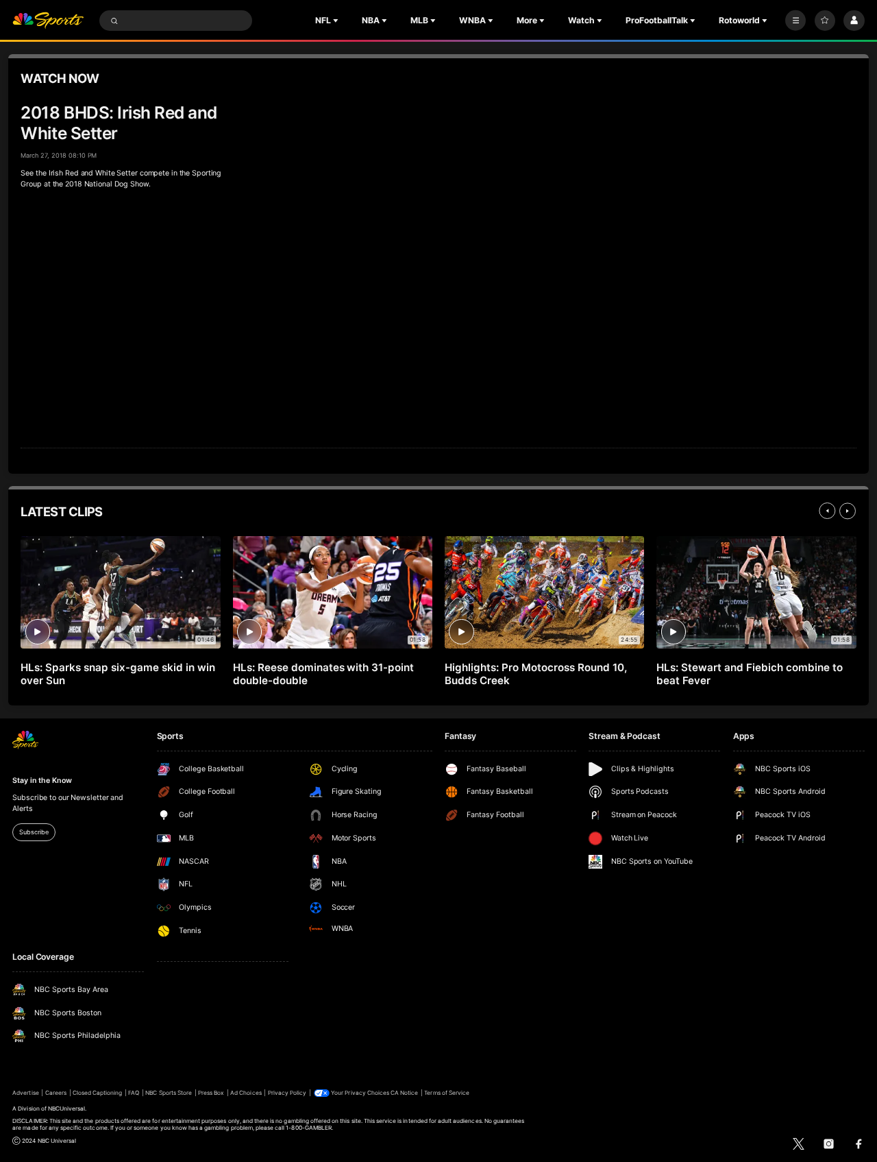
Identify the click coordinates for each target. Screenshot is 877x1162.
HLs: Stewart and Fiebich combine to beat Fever (749, 674)
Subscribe (33, 832)
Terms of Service (446, 1092)
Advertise (25, 1092)
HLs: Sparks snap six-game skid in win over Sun (117, 674)
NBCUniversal (67, 1108)
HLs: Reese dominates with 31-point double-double (323, 674)
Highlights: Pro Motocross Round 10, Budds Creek (535, 674)
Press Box (211, 1092)
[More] (795, 20)
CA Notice (404, 1092)
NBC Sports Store (168, 1092)
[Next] (847, 511)
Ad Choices (245, 1092)
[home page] (48, 21)
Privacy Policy (287, 1092)
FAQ (133, 1092)
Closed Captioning (98, 1092)
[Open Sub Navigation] (337, 20)
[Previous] (827, 511)
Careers (55, 1092)
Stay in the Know (41, 780)
